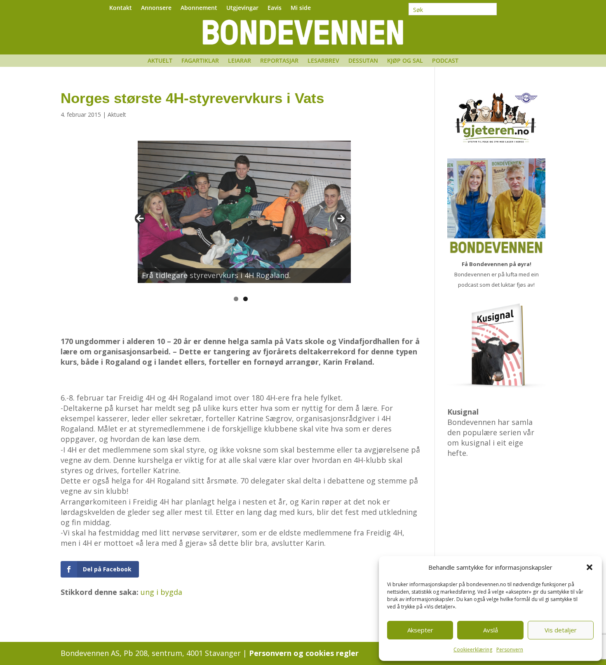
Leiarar (239, 61)
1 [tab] (236, 299)
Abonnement (199, 8)
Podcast (445, 61)
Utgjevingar (242, 8)
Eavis (275, 8)
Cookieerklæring (472, 649)
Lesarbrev (323, 61)
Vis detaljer (561, 630)
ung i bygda (161, 592)
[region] (240, 221)
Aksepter (420, 630)
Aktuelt (160, 61)
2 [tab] (245, 299)
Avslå (490, 630)
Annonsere (156, 8)
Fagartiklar (200, 61)
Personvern (509, 649)
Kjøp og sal (405, 61)
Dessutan (363, 61)
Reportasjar (279, 61)
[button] (589, 567)
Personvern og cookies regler (304, 653)
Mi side (301, 8)
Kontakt (120, 8)
